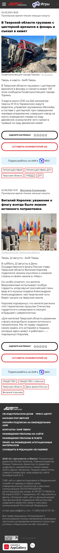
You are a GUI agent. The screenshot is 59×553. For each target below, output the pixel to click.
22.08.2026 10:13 (9, 190)
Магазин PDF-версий (15, 418)
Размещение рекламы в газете (22, 438)
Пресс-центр (44, 414)
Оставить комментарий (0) (29, 146)
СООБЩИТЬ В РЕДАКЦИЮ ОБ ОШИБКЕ (25, 449)
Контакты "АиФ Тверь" (16, 429)
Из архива (47, 74)
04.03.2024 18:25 (9, 12)
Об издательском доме (17, 414)
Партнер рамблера (28, 538)
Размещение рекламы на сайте (22, 433)
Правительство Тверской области (20, 252)
